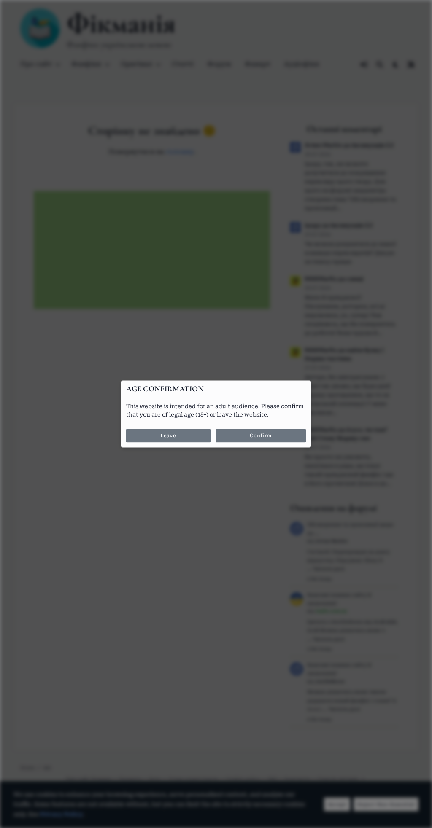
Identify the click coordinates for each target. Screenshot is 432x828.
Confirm (261, 436)
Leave (168, 436)
